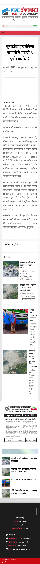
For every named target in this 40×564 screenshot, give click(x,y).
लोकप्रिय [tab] (29, 451)
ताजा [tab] (10, 451)
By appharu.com (6, 562)
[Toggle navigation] (3, 33)
